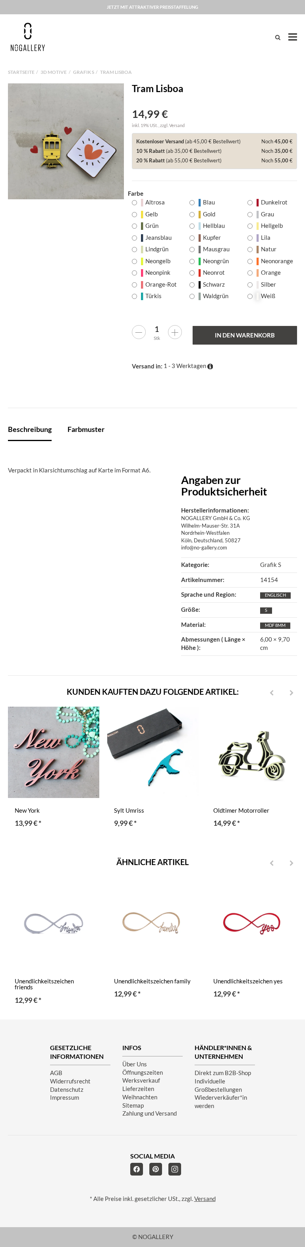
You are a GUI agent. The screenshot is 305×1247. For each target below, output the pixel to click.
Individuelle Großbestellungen (218, 1085)
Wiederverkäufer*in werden (221, 1101)
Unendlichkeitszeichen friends (44, 984)
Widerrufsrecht (70, 1081)
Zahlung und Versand (149, 1113)
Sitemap (133, 1105)
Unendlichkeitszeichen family (152, 981)
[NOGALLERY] (28, 37)
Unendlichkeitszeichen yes (248, 981)
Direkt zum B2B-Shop (223, 1073)
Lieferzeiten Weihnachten (139, 1093)
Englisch (275, 594)
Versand (177, 125)
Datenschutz (66, 1089)
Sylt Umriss (129, 810)
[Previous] (271, 693)
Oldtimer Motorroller (241, 810)
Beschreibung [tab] (30, 429)
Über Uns (134, 1064)
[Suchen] (277, 37)
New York (27, 810)
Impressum (64, 1097)
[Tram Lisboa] (66, 141)
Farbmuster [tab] (86, 429)
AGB (56, 1073)
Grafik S (270, 564)
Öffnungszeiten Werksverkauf (142, 1076)
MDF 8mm (275, 625)
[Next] (291, 693)
